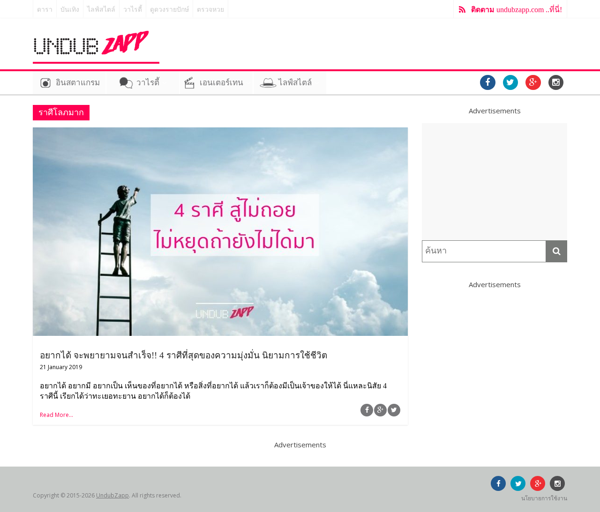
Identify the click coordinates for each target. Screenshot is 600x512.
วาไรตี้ (132, 9)
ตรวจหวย (210, 9)
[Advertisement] (494, 181)
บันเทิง (69, 9)
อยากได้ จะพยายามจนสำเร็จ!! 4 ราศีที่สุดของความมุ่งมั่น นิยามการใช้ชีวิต (183, 355)
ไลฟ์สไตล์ (101, 9)
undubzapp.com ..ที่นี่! (516, 10)
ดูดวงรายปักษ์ (169, 9)
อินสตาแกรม (78, 82)
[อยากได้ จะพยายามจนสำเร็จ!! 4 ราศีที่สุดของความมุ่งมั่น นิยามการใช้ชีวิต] (220, 133)
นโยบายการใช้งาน (544, 498)
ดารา (44, 9)
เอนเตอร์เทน (221, 82)
